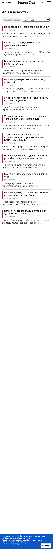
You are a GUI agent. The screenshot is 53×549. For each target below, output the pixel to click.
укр (3, 2)
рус (9, 2)
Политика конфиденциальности (14, 544)
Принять (46, 546)
